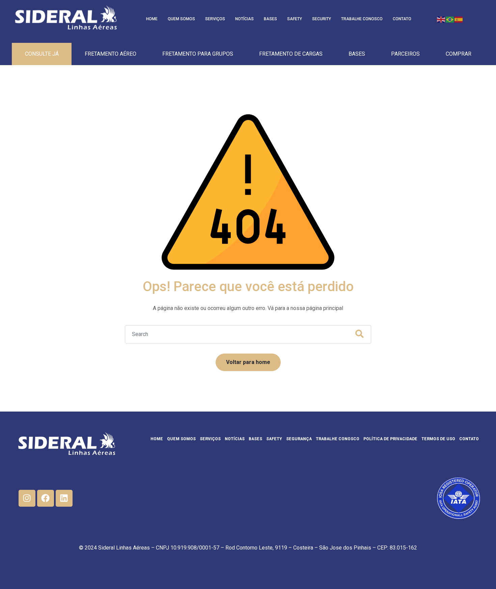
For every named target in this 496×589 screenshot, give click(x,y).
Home (152, 19)
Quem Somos (181, 19)
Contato (402, 19)
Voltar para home (248, 362)
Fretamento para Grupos (197, 54)
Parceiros (405, 54)
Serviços (215, 19)
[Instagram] (27, 498)
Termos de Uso (438, 439)
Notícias (244, 19)
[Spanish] (458, 19)
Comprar (458, 54)
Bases (270, 19)
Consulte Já (42, 54)
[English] (441, 19)
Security (321, 19)
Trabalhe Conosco (362, 19)
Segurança (299, 439)
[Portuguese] (450, 19)
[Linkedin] (64, 498)
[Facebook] (45, 498)
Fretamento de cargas (291, 54)
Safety (294, 19)
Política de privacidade (390, 439)
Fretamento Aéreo (110, 54)
